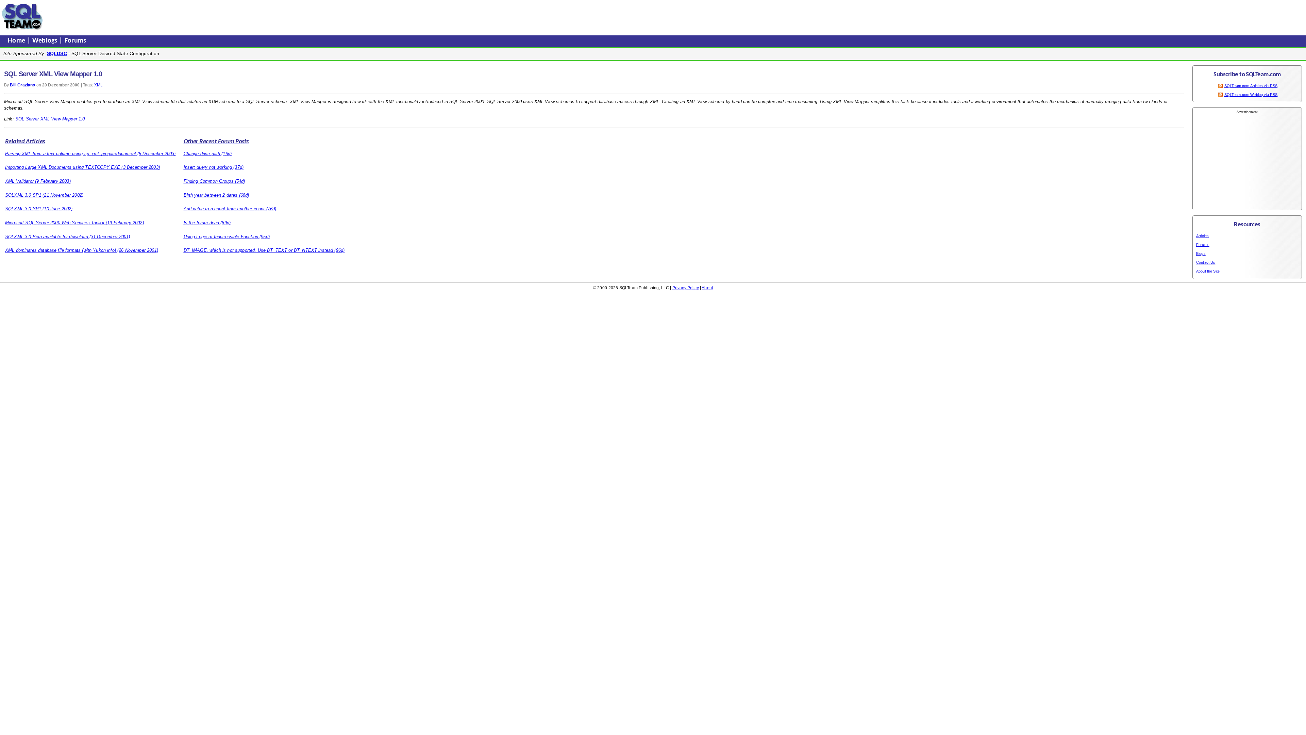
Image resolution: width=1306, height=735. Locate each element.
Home (17, 40)
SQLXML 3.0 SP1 (23, 195)
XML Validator (19, 181)
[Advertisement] (174, 16)
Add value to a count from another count (224, 208)
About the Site (1208, 271)
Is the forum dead (201, 222)
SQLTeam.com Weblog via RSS (1251, 95)
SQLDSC (57, 53)
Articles (1202, 236)
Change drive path (202, 153)
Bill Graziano (22, 85)
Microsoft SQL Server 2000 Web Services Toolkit (54, 222)
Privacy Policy (685, 287)
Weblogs (45, 40)
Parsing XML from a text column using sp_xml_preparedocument (70, 153)
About (707, 287)
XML (98, 85)
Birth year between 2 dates (211, 195)
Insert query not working (208, 167)
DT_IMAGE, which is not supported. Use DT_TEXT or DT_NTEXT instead (258, 250)
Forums (75, 40)
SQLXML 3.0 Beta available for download (46, 236)
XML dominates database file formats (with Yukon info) (60, 250)
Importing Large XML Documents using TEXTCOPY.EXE (62, 167)
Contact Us (1206, 262)
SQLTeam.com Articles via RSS (1250, 86)
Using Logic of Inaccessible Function (221, 236)
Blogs (1201, 253)
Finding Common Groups (209, 181)
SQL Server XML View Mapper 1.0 (50, 118)
